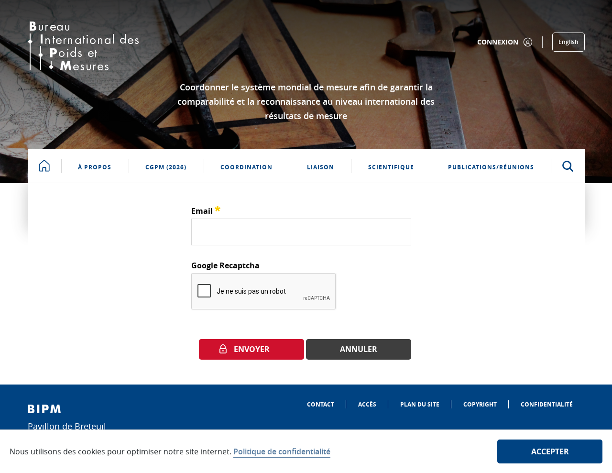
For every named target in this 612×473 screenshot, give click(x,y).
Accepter (550, 451)
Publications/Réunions (491, 167)
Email (205, 209)
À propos (94, 167)
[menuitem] (320, 404)
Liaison (320, 167)
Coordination (246, 167)
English (568, 42)
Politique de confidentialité (281, 451)
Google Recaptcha (225, 265)
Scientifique (391, 167)
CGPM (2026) (165, 167)
